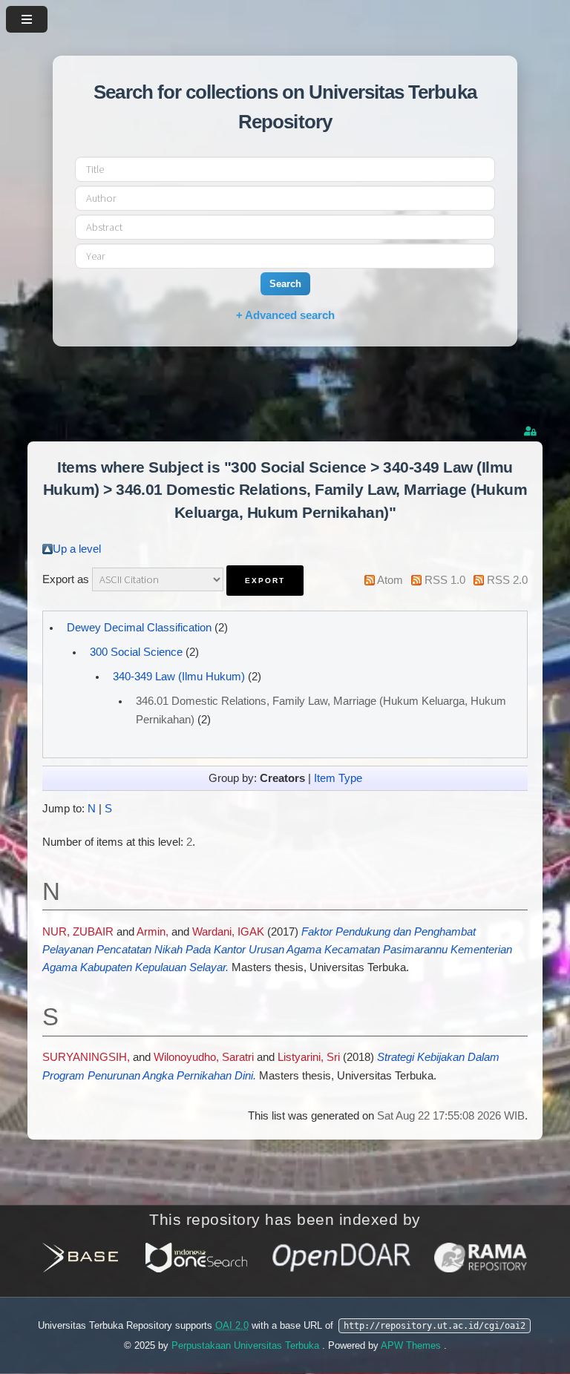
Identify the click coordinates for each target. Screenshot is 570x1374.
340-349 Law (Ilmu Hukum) (179, 677)
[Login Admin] (531, 431)
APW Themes (412, 1345)
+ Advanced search (285, 315)
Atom (390, 580)
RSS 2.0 (507, 580)
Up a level (77, 549)
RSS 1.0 (445, 580)
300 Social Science (136, 652)
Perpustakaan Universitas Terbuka (246, 1345)
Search (285, 283)
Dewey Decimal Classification (139, 628)
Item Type (338, 778)
